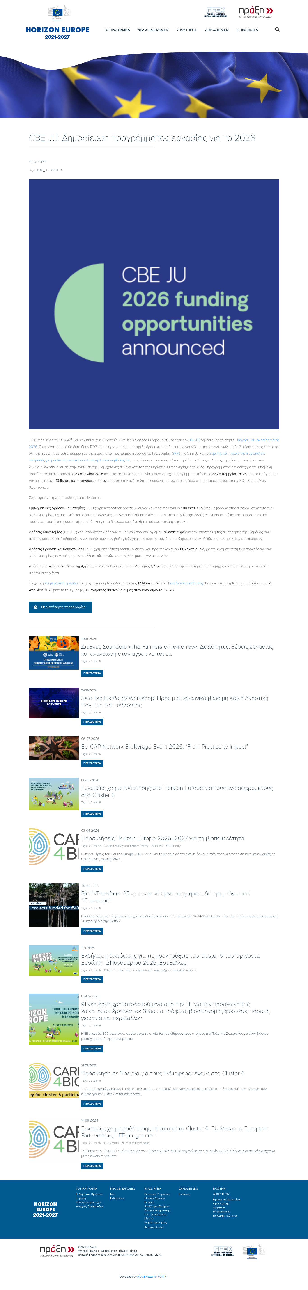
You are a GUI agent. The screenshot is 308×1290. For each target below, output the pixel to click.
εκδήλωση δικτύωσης (186, 583)
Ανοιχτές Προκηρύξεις (89, 1206)
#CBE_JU (42, 170)
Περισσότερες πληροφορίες (63, 607)
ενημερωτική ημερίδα (61, 583)
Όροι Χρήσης (221, 1203)
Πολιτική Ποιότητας (225, 1215)
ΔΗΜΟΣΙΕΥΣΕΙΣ (217, 30)
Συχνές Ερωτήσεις (156, 1222)
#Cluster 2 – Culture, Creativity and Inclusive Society (118, 845)
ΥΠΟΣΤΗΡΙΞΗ (187, 30)
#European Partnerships (135, 1142)
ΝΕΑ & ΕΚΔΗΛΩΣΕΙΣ (153, 30)
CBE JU (193, 440)
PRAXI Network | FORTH (152, 1276)
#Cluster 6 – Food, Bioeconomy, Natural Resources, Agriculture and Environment (150, 970)
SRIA (175, 453)
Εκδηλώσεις (117, 1198)
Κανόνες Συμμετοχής (89, 1202)
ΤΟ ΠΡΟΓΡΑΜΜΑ (117, 30)
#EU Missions (111, 1142)
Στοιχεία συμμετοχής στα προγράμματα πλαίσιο (157, 1214)
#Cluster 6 (57, 170)
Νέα (112, 1194)
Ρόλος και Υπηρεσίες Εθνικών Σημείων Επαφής (157, 1198)
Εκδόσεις (184, 1194)
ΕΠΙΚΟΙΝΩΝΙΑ (247, 30)
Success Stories (154, 1227)
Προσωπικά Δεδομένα (226, 1199)
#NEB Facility (173, 845)
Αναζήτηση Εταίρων (157, 1206)
